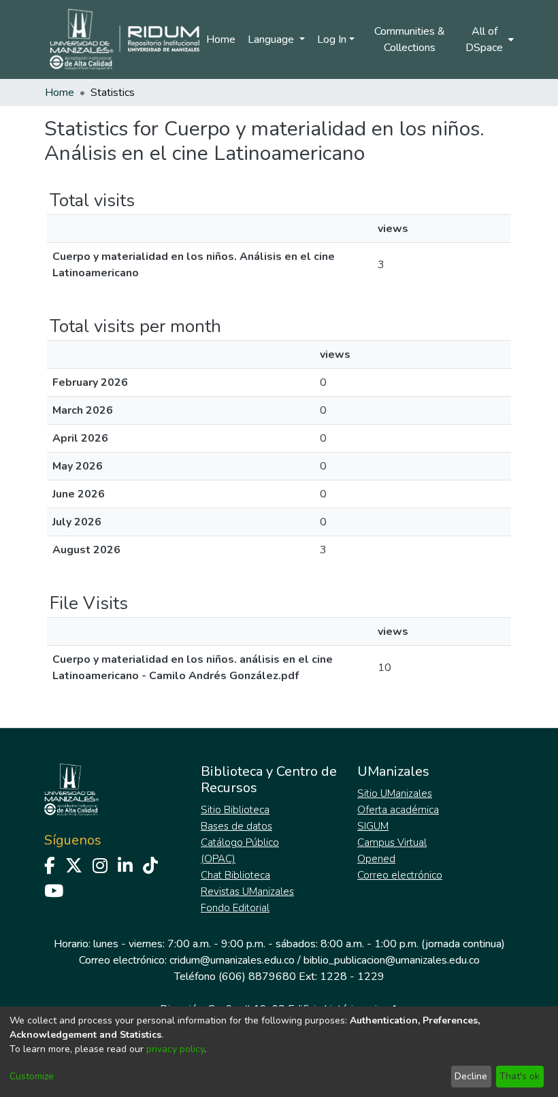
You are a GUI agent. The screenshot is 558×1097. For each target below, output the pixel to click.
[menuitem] (488, 39)
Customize (32, 1076)
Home (220, 39)
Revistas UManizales (247, 891)
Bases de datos (236, 826)
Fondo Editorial (235, 908)
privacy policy (175, 1049)
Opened (376, 859)
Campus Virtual (392, 842)
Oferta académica (398, 810)
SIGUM (373, 826)
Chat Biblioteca (235, 875)
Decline (471, 1076)
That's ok (519, 1076)
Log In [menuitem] (331, 39)
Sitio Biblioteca (235, 810)
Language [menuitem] (272, 39)
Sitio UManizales (394, 793)
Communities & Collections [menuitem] (409, 39)
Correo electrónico (399, 875)
